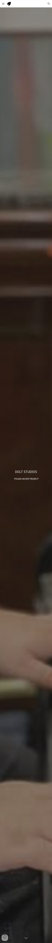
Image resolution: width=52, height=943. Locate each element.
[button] (3, 3)
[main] (26, 471)
